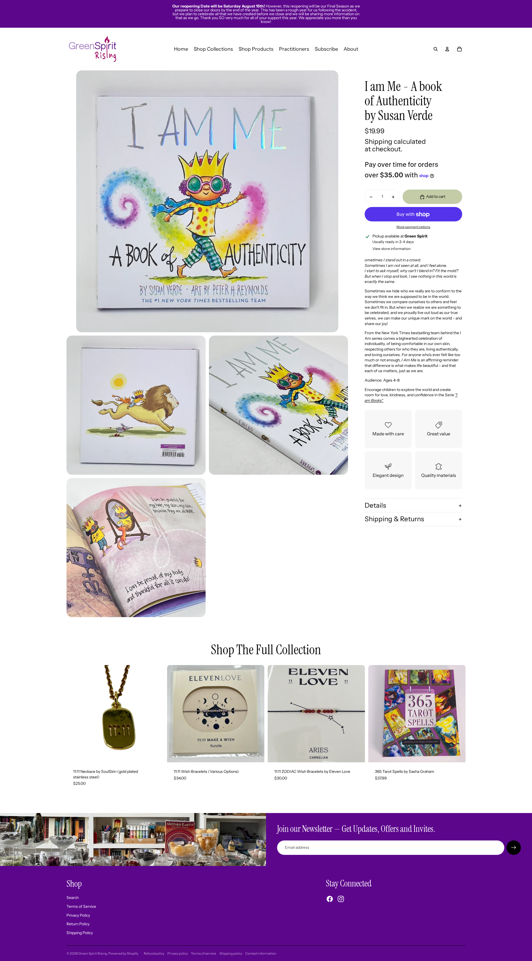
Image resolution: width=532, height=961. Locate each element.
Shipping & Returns (394, 519)
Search (72, 897)
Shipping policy (230, 953)
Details (375, 506)
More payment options (413, 227)
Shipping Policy (79, 932)
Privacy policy (177, 953)
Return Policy (77, 923)
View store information (391, 249)
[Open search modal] (435, 49)
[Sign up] (514, 847)
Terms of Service (81, 906)
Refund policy (154, 953)
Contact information (260, 953)
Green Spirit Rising (92, 953)
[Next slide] (256, 714)
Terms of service (203, 953)
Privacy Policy (78, 915)
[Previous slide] (175, 714)
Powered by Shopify (123, 953)
